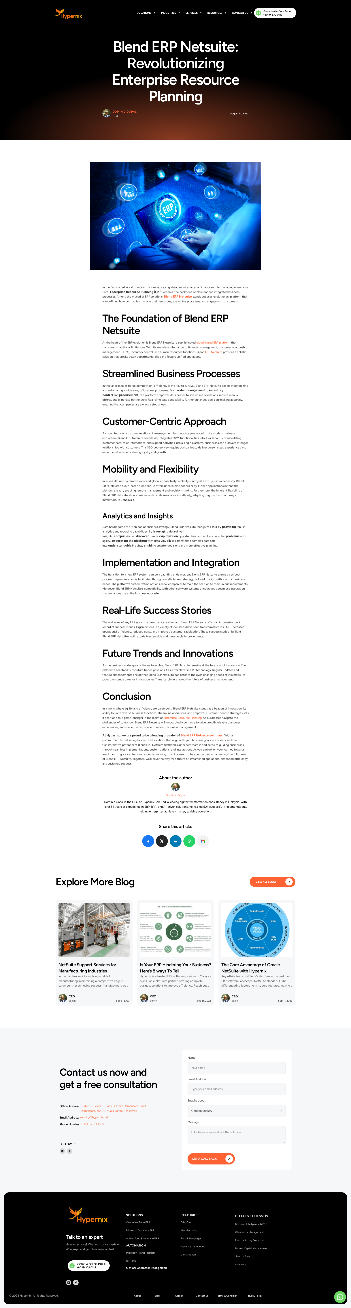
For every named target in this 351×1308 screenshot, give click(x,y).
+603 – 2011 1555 (92, 1124)
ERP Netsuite (213, 352)
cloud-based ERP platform (213, 342)
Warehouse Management (249, 1232)
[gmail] (203, 841)
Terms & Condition (226, 1295)
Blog (157, 1295)
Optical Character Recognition (146, 1268)
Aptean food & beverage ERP (142, 1238)
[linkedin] (176, 841)
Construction (188, 1254)
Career (179, 1295)
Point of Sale (242, 1256)
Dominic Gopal (124, 111)
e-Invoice (240, 1264)
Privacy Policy (254, 1295)
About (137, 1295)
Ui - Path (131, 1260)
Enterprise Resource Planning (183, 718)
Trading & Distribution (193, 1246)
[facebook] (148, 841)
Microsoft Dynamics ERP (140, 1230)
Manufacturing (189, 1230)
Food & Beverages (191, 1238)
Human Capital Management (251, 1248)
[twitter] (162, 841)
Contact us (202, 1295)
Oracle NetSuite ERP (138, 1222)
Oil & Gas (186, 1222)
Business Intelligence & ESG (251, 1224)
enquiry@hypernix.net (94, 1117)
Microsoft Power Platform (140, 1252)
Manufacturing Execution (249, 1240)
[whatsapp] (189, 841)
